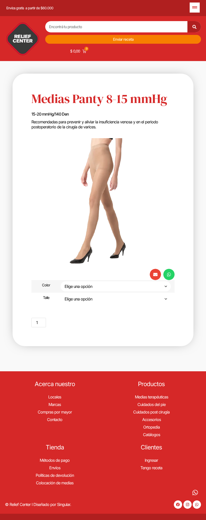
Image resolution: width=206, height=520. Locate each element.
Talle (46, 297)
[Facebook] (178, 504)
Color (46, 285)
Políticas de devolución (55, 475)
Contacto (54, 419)
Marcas (54, 404)
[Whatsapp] (197, 504)
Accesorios (151, 419)
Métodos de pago (55, 460)
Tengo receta (151, 467)
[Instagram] (187, 504)
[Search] (194, 26)
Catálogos (151, 434)
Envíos (54, 467)
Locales (54, 396)
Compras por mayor (55, 411)
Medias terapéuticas (151, 396)
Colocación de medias (54, 482)
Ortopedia (151, 427)
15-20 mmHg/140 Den (50, 114)
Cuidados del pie (151, 404)
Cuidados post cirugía (151, 411)
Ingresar (151, 460)
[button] (155, 274)
